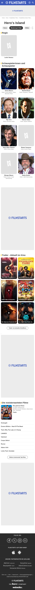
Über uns (4, 574)
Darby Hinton (26, 175)
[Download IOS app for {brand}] (14, 552)
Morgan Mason (8, 175)
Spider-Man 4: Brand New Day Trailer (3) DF (9, 299)
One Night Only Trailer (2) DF (26, 322)
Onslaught (4, 423)
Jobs (9, 574)
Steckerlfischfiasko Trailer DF (26, 277)
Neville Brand (26, 90)
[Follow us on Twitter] (14, 540)
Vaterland (4, 437)
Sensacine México (15, 568)
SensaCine (23, 563)
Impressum (15, 574)
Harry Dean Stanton (9, 147)
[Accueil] (16, 2)
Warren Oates (26, 119)
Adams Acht (4, 447)
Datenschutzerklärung (12, 576)
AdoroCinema (23, 565)
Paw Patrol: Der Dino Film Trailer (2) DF (26, 299)
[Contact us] (25, 540)
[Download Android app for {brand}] (20, 552)
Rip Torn (8, 119)
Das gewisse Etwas (18, 405)
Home (3, 17)
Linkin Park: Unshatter (7, 451)
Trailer (15, 412)
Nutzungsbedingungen (26, 574)
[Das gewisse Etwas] (6, 412)
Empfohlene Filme (14, 17)
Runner (3, 444)
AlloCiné (6, 563)
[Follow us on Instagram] (20, 540)
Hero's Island (14, 23)
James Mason (9, 90)
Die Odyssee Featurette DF (9, 322)
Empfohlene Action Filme (25, 17)
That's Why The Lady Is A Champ (11, 430)
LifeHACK (4, 433)
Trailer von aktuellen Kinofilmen (17, 328)
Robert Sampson (26, 147)
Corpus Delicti (5, 440)
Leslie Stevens (8, 57)
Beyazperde (7, 565)
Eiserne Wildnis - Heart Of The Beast (12, 426)
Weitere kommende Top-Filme (17, 457)
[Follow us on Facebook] (9, 540)
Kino (7, 17)
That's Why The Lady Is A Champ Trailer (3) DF (9, 277)
